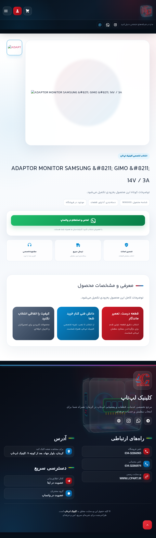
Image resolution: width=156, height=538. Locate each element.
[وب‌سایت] (119, 421)
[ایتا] (100, 25)
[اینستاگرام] (115, 25)
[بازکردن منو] (7, 11)
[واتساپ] (107, 25)
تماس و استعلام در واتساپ (75, 220)
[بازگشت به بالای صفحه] (147, 524)
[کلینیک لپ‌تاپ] (146, 11)
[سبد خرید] (27, 11)
